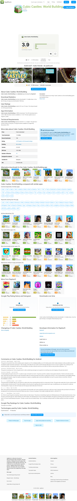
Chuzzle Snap (58, 289)
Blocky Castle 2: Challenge (69, 239)
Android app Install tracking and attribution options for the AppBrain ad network (59, 480)
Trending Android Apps (33, 467)
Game (53, 192)
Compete (8, 192)
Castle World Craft (69, 177)
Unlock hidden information (19, 309)
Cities (9, 205)
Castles (22, 192)
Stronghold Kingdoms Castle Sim (38, 223)
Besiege (67, 223)
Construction (53, 189)
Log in (73, 2)
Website (41, 336)
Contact (52, 461)
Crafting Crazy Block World (16, 239)
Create (11, 195)
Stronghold (4, 205)
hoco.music (9, 481)
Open (44, 192)
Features (14, 205)
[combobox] (37, 2)
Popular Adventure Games (62, 420)
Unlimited (42, 202)
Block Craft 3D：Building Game (6, 255)
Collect (47, 205)
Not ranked (18, 144)
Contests (34, 189)
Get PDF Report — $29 (46, 138)
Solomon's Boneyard (48, 289)
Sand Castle (57, 223)
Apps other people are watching (43, 420)
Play (67, 192)
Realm (7, 195)
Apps (48, 2)
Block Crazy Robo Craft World (16, 177)
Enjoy (38, 205)
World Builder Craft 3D (48, 177)
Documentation (53, 467)
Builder (71, 192)
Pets (39, 189)
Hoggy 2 (35, 289)
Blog (51, 476)
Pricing (53, 2)
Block (63, 192)
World (26, 192)
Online (25, 189)
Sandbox (49, 192)
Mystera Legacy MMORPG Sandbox (48, 223)
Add (3, 192)
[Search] (44, 2)
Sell (43, 189)
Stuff (7, 189)
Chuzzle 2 (4, 289)
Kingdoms (57, 205)
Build (7, 202)
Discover (62, 205)
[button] (58, 339)
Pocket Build (36, 177)
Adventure (27, 202)
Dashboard (59, 2)
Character (64, 189)
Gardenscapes (37, 239)
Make (11, 189)
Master (9, 208)
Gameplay (29, 205)
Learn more (67, 135)
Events (12, 192)
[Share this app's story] (51, 54)
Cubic (3, 189)
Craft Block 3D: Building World (6, 177)
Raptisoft (12, 279)
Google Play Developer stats (35, 464)
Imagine (67, 205)
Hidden (71, 205)
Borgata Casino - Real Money (13, 478)
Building (17, 192)
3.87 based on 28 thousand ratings (24, 141)
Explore (11, 202)
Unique (34, 205)
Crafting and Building (27, 255)
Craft (3, 202)
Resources (17, 202)
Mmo (16, 189)
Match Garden (47, 239)
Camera (58, 189)
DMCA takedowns (54, 470)
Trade (47, 189)
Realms (20, 189)
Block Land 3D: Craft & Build (59, 177)
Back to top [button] (73, 488)
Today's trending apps (14, 420)
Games (30, 192)
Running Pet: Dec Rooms (69, 255)
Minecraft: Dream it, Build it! (6, 223)
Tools (56, 202)
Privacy (52, 464)
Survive (42, 205)
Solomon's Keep (15, 289)
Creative (58, 192)
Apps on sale (39, 425)
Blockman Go (57, 255)
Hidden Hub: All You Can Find (27, 239)
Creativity (19, 205)
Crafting (37, 202)
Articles (52, 473)
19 (16, 153)
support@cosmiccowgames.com (47, 333)
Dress (29, 189)
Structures (4, 208)
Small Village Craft (59, 272)
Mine (18, 208)
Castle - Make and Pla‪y (59, 239)
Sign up (66, 2)
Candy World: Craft (69, 272)
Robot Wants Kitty (27, 289)
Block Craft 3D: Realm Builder (48, 255)
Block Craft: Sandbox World (27, 177)
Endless (52, 202)
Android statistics (32, 461)
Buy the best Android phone (34, 473)
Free (35, 192)
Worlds (13, 208)
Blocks (32, 202)
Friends (39, 192)
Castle (3, 195)
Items (51, 205)
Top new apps (27, 420)
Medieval (61, 202)
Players (71, 202)
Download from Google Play (39, 89)
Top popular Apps (32, 470)
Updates (69, 189)
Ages (24, 205)
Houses (66, 202)
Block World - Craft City (38, 255)
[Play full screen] (55, 54)
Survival (47, 202)
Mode (22, 202)
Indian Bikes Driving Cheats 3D (13, 484)
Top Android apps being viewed (13, 474)
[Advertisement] (38, 23)
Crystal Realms (26, 223)
